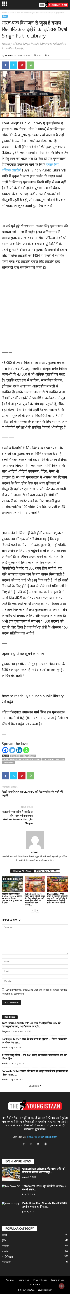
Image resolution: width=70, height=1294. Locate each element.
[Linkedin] (19, 750)
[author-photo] (35, 840)
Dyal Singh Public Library (22, 756)
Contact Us (24, 1280)
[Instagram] (31, 1144)
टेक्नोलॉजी (6, 1262)
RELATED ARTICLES (22, 871)
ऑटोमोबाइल (7, 1256)
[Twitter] (13, 65)
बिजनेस (5, 1251)
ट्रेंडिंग (4, 1240)
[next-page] (37, 911)
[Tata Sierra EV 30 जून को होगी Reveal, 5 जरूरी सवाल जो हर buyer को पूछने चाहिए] (11, 1191)
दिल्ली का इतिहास (8, 762)
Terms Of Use (57, 1280)
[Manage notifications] (61, 1286)
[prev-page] (33, 911)
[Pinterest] (21, 65)
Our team (35, 1284)
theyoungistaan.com (53, 759)
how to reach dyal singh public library (22, 759)
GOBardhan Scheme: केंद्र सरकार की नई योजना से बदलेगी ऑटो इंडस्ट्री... (43, 1170)
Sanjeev (6, 1031)
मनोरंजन (5, 1246)
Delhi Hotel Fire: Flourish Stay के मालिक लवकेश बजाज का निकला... (44, 1205)
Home (4, 12)
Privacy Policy (40, 1280)
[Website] (46, 1144)
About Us (10, 1280)
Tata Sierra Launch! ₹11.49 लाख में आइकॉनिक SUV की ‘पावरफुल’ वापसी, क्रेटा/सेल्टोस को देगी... (31, 1025)
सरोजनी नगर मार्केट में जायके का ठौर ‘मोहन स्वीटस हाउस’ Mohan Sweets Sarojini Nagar (17, 817)
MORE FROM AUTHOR (46, 871)
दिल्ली (12, 12)
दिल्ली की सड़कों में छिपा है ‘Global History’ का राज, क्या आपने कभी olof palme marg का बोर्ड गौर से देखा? (12, 898)
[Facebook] (5, 65)
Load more (34, 1086)
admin (8, 55)
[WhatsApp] (30, 65)
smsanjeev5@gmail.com (42, 1137)
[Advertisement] (35, 312)
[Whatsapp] (26, 750)
